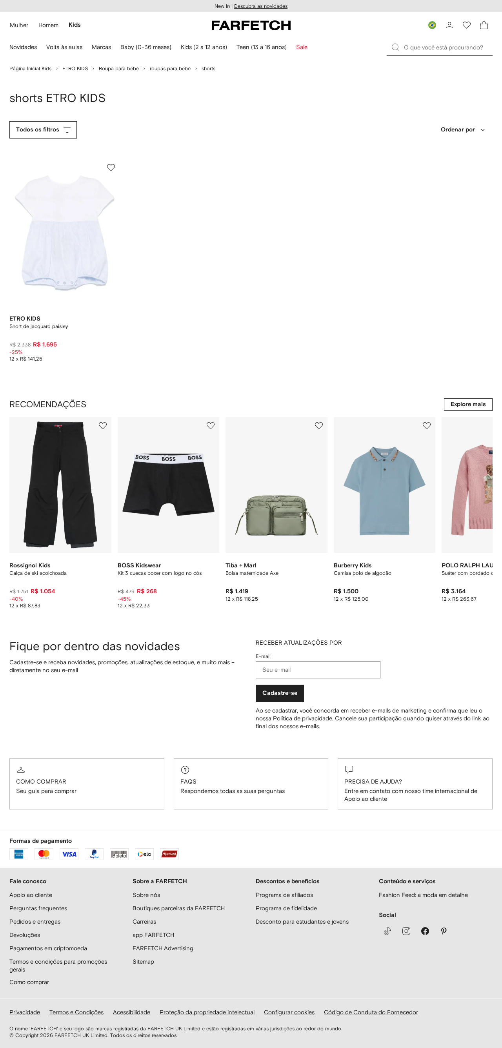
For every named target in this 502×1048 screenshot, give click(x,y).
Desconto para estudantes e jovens (302, 921)
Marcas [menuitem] (101, 47)
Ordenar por (458, 130)
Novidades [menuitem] (23, 47)
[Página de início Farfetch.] (251, 25)
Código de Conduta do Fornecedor (371, 1012)
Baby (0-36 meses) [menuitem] (145, 47)
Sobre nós (146, 895)
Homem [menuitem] (48, 25)
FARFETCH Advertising (163, 948)
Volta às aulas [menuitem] (64, 47)
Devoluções (24, 935)
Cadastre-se (279, 693)
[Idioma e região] (432, 25)
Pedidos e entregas (34, 921)
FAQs (188, 781)
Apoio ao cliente (30, 895)
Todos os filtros (37, 130)
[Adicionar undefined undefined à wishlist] (102, 425)
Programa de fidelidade (286, 908)
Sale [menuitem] (301, 47)
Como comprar (41, 781)
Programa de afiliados (284, 895)
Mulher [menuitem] (19, 25)
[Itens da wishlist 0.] (466, 25)
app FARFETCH (153, 935)
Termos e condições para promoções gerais (58, 965)
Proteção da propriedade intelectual (207, 1012)
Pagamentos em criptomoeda (48, 948)
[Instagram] (406, 931)
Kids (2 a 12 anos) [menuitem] (204, 47)
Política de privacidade (302, 718)
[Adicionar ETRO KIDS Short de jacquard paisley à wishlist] (111, 167)
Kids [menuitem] (75, 25)
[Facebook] (425, 931)
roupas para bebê (170, 68)
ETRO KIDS (75, 68)
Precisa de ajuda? (373, 781)
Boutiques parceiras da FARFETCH (179, 908)
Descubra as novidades (260, 6)
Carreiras (144, 921)
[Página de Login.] (449, 25)
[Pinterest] (444, 931)
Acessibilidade (131, 1012)
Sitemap (143, 961)
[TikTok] (387, 931)
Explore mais (468, 404)
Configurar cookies (289, 1012)
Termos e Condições (76, 1012)
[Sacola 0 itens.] (484, 25)
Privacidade (24, 1012)
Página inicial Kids (30, 68)
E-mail (263, 656)
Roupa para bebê (119, 68)
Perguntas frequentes (38, 908)
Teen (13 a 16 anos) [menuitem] (261, 47)
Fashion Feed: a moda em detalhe (423, 895)
